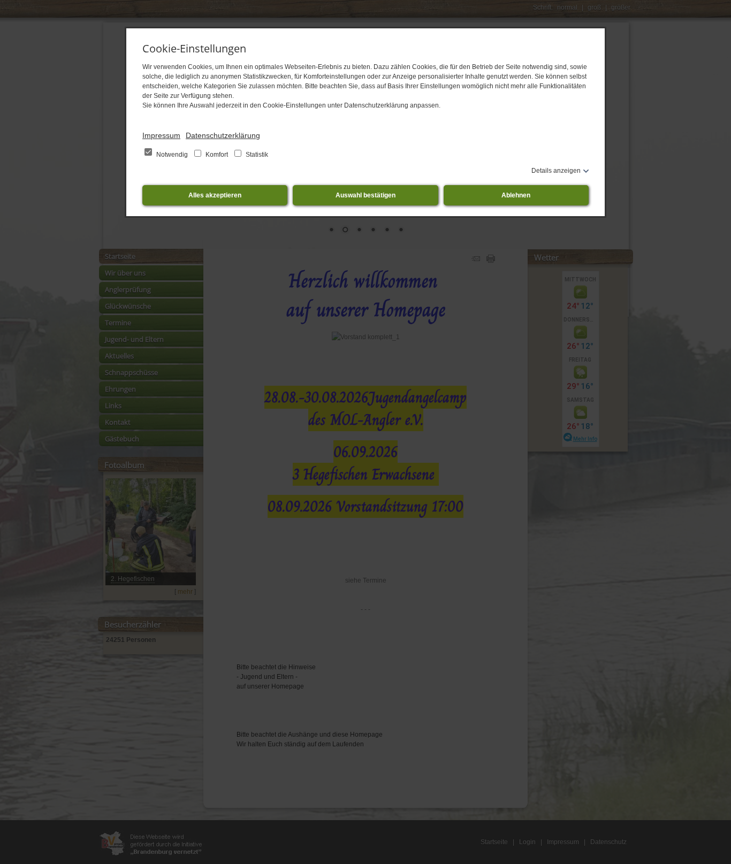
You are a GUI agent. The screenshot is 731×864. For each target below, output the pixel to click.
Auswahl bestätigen (365, 195)
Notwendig (172, 154)
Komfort (217, 154)
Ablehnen (515, 195)
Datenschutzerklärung (223, 135)
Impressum (161, 135)
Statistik (256, 154)
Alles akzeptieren (214, 195)
